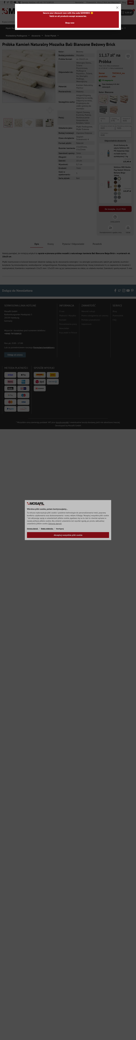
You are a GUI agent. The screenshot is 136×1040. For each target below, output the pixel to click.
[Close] (117, 7)
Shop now (69, 22)
